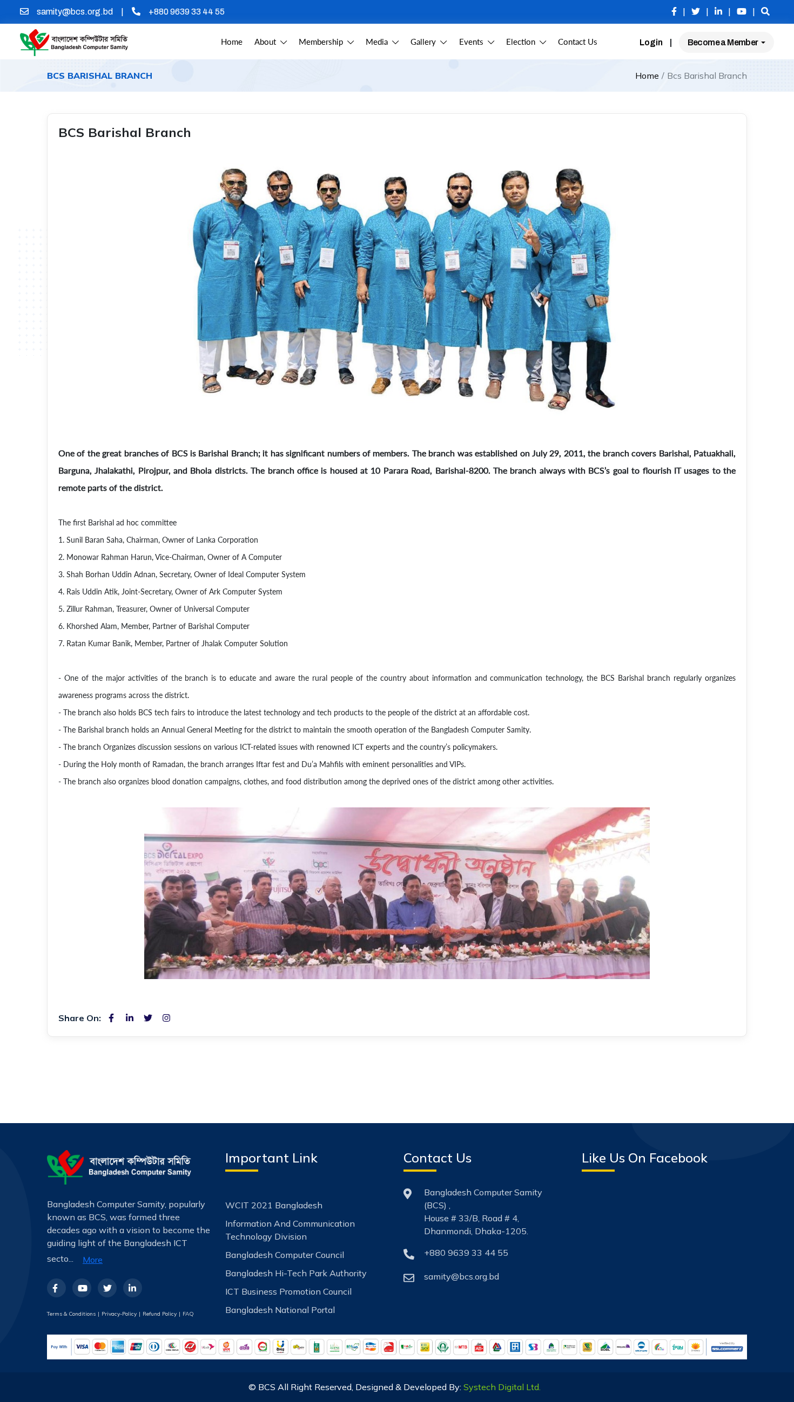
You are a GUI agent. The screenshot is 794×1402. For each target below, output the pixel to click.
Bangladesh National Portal (280, 1309)
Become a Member (723, 42)
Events (473, 41)
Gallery (425, 41)
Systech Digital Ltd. (502, 1387)
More (93, 1259)
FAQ (188, 1313)
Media (379, 41)
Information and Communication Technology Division (290, 1230)
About (267, 41)
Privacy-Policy (119, 1313)
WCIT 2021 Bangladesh (273, 1205)
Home (232, 41)
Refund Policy (160, 1313)
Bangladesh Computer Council (284, 1254)
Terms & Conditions (71, 1313)
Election (523, 41)
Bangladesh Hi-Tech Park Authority (296, 1273)
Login (651, 42)
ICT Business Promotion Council (288, 1291)
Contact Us (577, 41)
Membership (323, 41)
